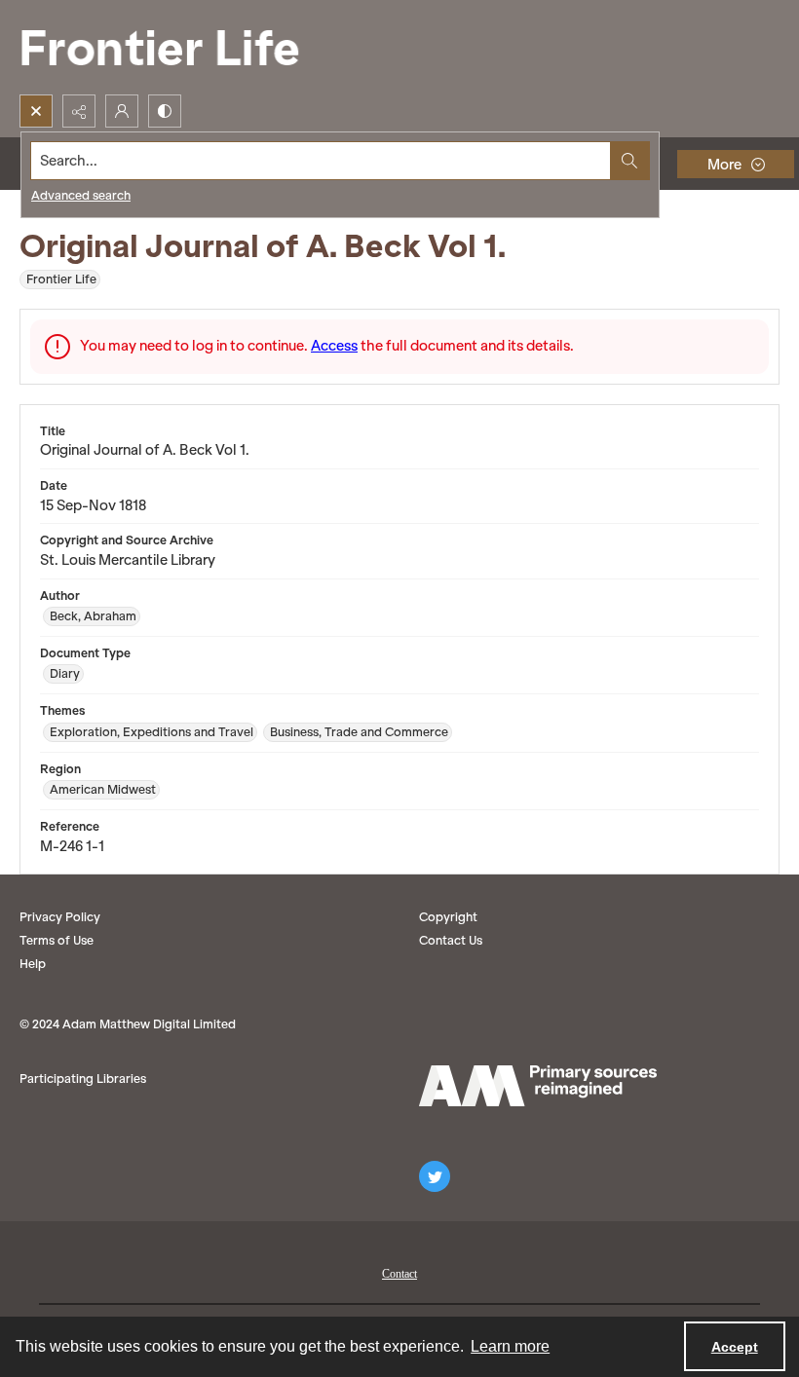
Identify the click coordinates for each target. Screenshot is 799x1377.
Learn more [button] (510, 1346)
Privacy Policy (59, 917)
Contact (399, 1274)
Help (32, 963)
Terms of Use (56, 940)
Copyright (448, 917)
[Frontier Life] (175, 47)
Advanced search (81, 195)
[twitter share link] (434, 1176)
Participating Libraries (82, 1078)
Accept (734, 1347)
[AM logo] (538, 1085)
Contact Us (450, 940)
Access (334, 345)
